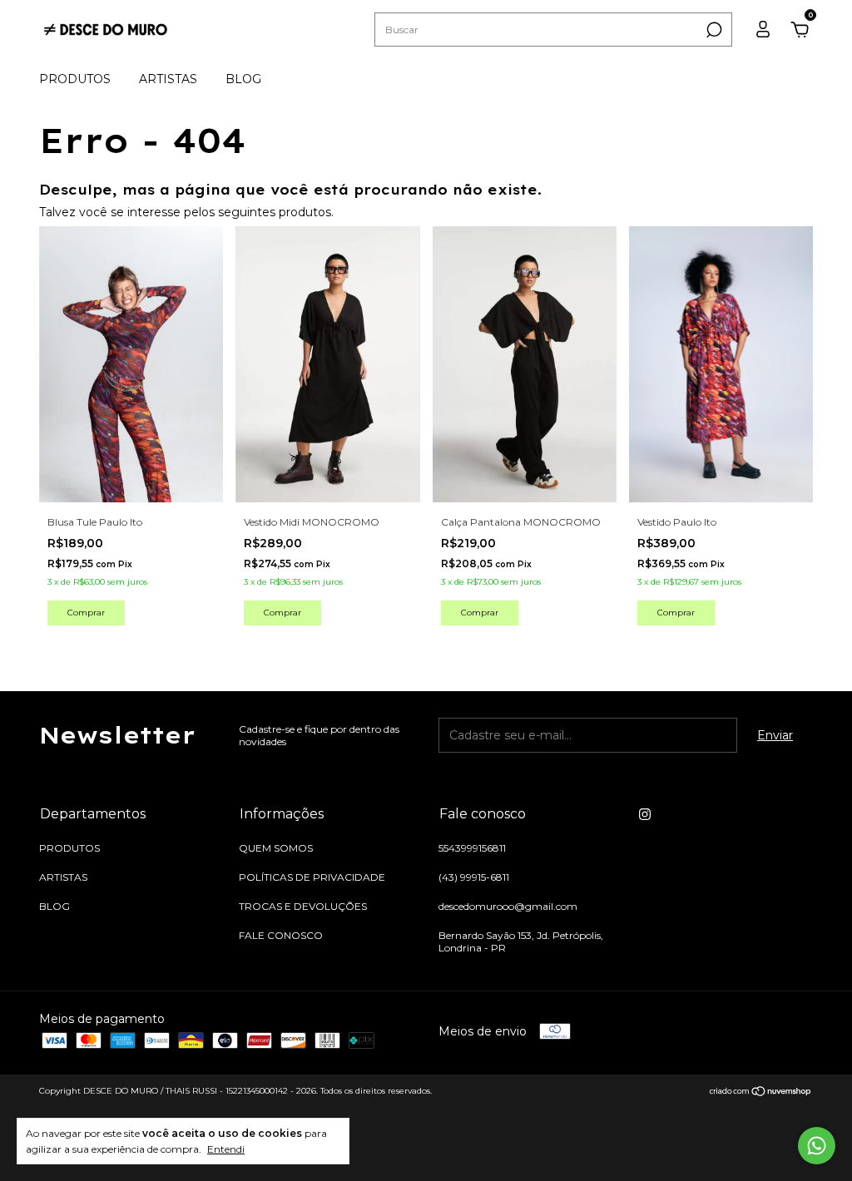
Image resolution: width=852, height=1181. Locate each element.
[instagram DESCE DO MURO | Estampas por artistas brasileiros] (644, 814)
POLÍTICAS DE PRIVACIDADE (312, 877)
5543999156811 (472, 848)
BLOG (243, 79)
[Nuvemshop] (761, 1092)
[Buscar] (712, 30)
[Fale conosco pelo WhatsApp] (816, 1145)
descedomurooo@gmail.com (507, 906)
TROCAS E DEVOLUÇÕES (303, 906)
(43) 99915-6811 (473, 877)
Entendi (226, 1149)
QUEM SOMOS (276, 848)
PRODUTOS (75, 79)
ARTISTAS (168, 79)
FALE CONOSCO (281, 935)
